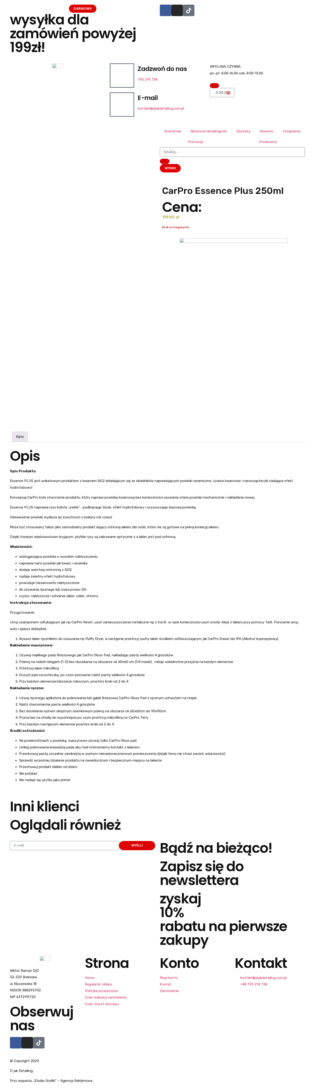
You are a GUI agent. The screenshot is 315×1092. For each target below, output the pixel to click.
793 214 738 (148, 79)
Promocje (195, 142)
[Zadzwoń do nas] (122, 75)
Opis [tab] (20, 437)
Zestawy (243, 131)
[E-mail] (122, 104)
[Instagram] (177, 10)
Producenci (268, 142)
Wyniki (170, 168)
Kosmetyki (172, 131)
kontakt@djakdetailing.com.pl (161, 108)
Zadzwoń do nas (162, 68)
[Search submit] (164, 161)
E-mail (148, 97)
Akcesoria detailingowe (208, 131)
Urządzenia (291, 131)
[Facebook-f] (15, 1042)
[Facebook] (165, 10)
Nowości (266, 131)
